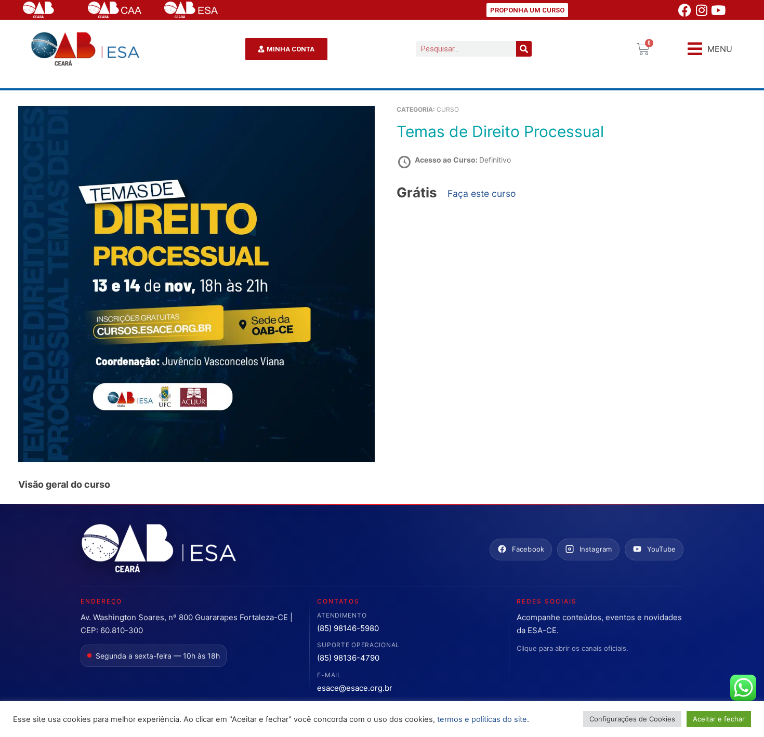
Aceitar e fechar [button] (719, 719)
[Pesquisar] (524, 49)
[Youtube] (718, 10)
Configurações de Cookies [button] (632, 719)
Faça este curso (481, 193)
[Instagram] (701, 10)
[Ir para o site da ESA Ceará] (158, 549)
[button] (710, 49)
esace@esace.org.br (354, 688)
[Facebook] (685, 10)
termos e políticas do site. (483, 719)
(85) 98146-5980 (348, 628)
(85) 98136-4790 (348, 658)
